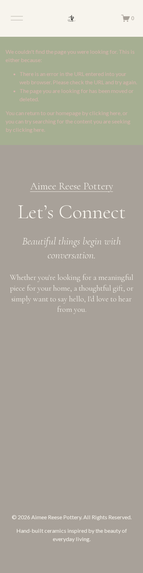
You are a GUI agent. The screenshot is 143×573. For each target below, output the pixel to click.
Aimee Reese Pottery (71, 186)
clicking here (104, 113)
